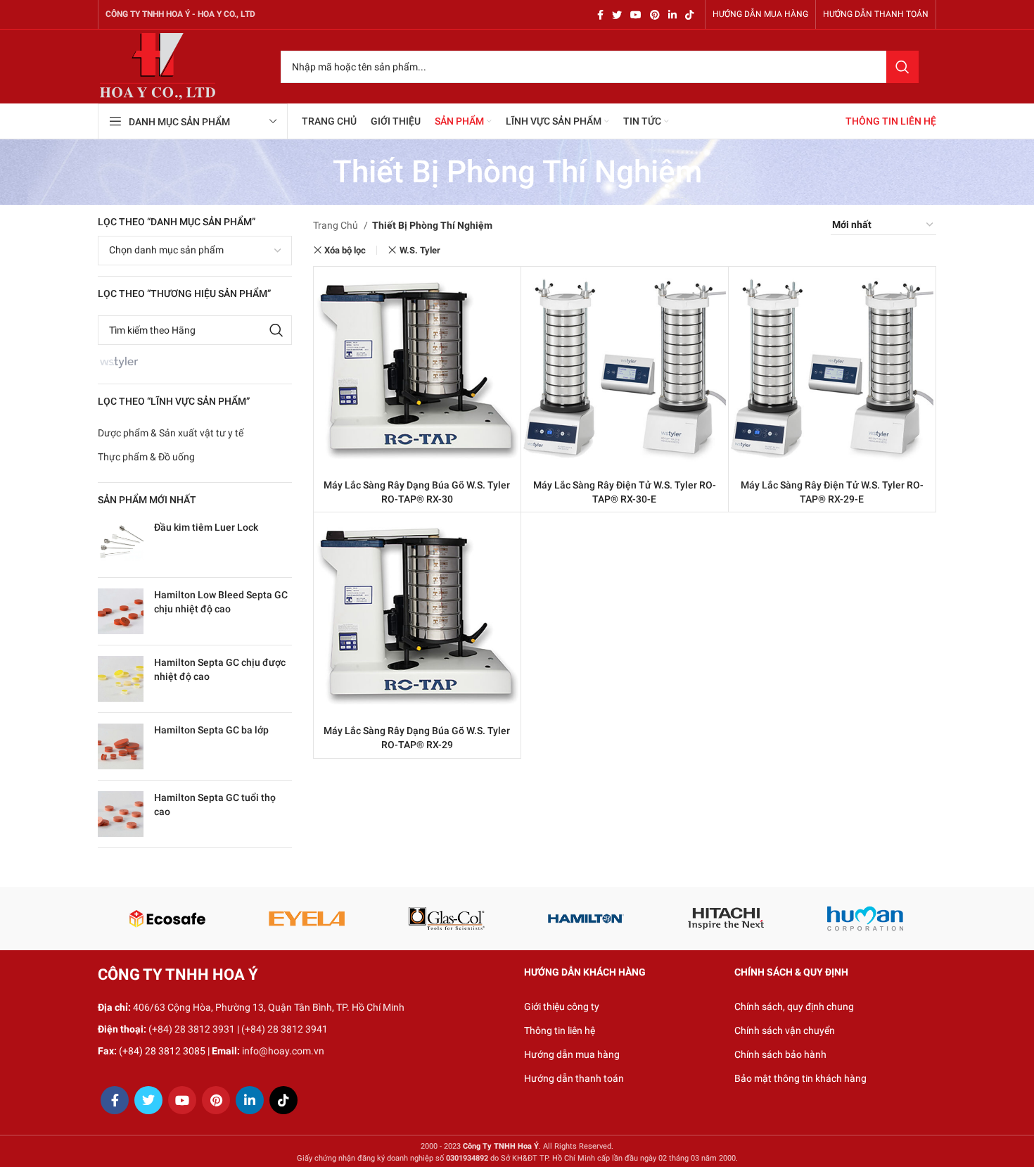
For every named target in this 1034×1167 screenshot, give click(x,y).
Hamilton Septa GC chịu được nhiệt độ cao (220, 669)
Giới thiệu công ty (561, 1006)
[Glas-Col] (446, 918)
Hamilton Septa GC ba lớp (211, 730)
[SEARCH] (902, 67)
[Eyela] (307, 918)
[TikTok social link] (689, 15)
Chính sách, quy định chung (794, 1006)
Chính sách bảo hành (780, 1054)
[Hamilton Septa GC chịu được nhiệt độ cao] (120, 679)
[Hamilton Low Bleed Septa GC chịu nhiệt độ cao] (120, 611)
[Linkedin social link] (672, 15)
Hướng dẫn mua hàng (572, 1054)
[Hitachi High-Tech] (726, 918)
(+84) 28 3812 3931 (191, 1029)
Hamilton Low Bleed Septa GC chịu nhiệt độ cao (221, 601)
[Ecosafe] (167, 918)
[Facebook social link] (600, 15)
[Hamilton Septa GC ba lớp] (120, 746)
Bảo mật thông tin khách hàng (800, 1078)
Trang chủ (336, 225)
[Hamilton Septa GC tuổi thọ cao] (120, 814)
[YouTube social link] (636, 15)
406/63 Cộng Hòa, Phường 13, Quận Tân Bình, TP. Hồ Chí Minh (268, 1007)
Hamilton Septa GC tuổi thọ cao (215, 804)
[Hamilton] (586, 918)
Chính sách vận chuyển (784, 1030)
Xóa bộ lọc (345, 250)
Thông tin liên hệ (559, 1030)
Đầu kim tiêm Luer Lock (206, 527)
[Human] (866, 918)
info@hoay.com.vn (283, 1050)
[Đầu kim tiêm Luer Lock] (120, 544)
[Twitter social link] (617, 15)
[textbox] (166, 250)
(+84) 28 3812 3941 (284, 1029)
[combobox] (195, 250)
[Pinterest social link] (655, 15)
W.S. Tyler (420, 250)
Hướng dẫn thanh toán (574, 1078)
